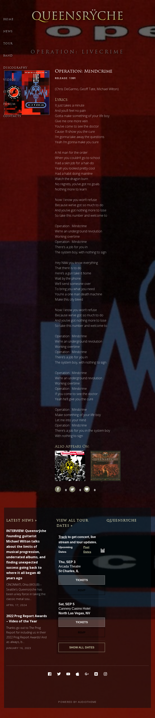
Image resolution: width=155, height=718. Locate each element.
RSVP (81, 590)
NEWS (8, 31)
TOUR (8, 43)
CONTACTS (12, 116)
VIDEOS (9, 80)
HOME (8, 19)
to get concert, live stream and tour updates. (78, 539)
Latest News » (21, 520)
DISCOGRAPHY (15, 67)
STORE (8, 92)
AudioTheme (87, 702)
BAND (8, 55)
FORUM (9, 104)
